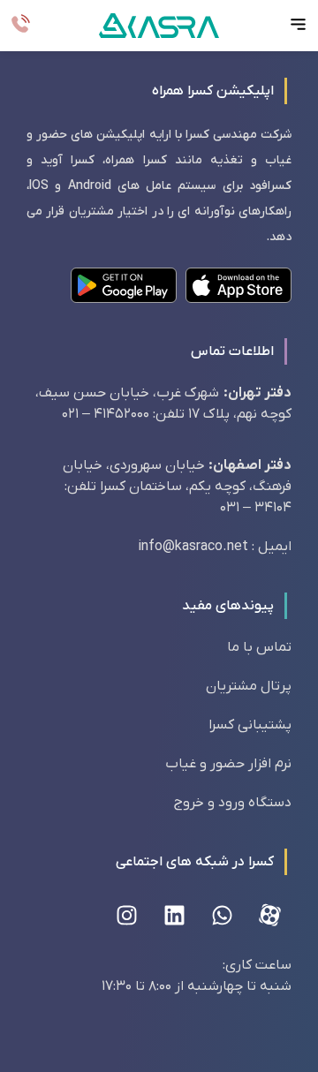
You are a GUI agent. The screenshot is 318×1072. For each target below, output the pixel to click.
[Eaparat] (269, 915)
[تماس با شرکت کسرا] (20, 24)
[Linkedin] (174, 915)
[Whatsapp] (222, 915)
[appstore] (239, 285)
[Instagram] (126, 915)
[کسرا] (159, 25)
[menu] (298, 24)
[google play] (124, 285)
